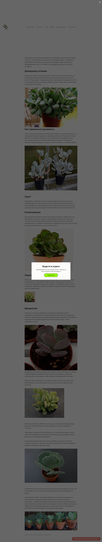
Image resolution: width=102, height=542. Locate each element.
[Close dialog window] (99, 2)
